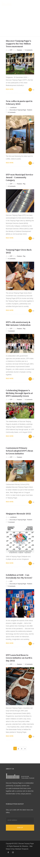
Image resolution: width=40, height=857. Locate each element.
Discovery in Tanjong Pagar (18, 110)
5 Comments (28, 50)
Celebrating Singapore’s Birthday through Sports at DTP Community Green (19, 393)
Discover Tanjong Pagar (26, 843)
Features (19, 50)
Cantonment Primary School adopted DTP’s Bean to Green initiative (19, 451)
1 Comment (11, 331)
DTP (11, 50)
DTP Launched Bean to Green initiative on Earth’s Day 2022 (19, 658)
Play (24, 184)
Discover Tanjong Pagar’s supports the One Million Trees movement (18, 44)
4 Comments (11, 112)
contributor (13, 107)
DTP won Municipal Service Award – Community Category (19, 177)
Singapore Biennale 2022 (18, 514)
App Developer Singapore (20, 849)
